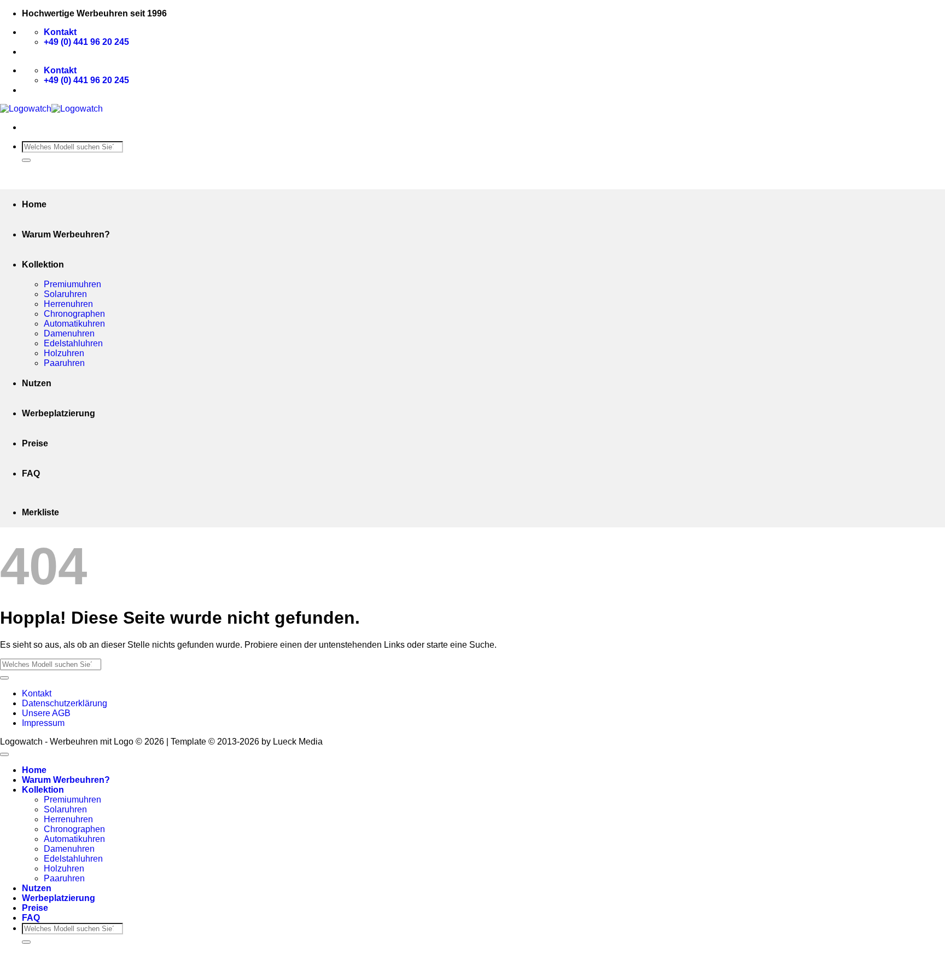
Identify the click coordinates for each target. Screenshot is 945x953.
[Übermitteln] (26, 160)
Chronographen (74, 313)
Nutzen (36, 383)
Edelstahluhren (73, 343)
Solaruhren (65, 294)
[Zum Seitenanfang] (4, 754)
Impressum (43, 723)
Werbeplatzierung (58, 413)
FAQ (31, 473)
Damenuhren (69, 333)
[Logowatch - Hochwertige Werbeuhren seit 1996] (51, 108)
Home (34, 204)
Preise (35, 443)
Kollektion (43, 264)
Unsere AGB (46, 713)
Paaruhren (64, 363)
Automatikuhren (74, 323)
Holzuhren (64, 353)
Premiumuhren (72, 284)
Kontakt (36, 693)
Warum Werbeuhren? (66, 234)
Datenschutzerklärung (64, 703)
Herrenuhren (68, 304)
